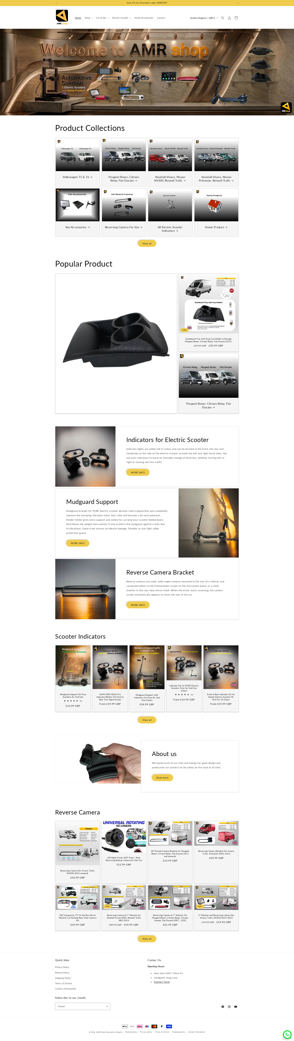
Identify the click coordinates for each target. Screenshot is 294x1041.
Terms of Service (63, 983)
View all (147, 243)
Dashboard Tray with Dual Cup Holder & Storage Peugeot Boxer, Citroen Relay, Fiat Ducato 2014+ (208, 340)
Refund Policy (62, 972)
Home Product (214, 227)
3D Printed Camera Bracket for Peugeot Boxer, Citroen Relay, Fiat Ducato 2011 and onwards (170, 854)
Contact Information (65, 988)
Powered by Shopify (114, 1032)
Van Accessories (76, 227)
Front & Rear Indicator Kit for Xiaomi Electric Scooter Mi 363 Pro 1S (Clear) (221, 697)
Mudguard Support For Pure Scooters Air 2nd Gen (73, 695)
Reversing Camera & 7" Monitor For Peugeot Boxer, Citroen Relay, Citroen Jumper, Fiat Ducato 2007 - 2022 (170, 918)
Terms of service (162, 1032)
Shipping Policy (63, 978)
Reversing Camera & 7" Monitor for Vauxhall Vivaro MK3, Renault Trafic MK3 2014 (124, 918)
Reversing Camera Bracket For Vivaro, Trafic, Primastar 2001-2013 (216, 852)
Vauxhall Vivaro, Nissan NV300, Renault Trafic (169, 178)
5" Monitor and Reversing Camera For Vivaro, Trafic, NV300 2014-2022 (216, 916)
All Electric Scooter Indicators (170, 228)
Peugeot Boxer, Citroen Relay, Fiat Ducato (124, 178)
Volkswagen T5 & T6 (76, 176)
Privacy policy (146, 1032)
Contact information (196, 1032)
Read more (162, 777)
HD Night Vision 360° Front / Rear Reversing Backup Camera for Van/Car (124, 858)
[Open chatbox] (287, 1034)
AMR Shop (100, 1032)
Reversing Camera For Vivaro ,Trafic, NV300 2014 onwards (77, 871)
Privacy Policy (62, 967)
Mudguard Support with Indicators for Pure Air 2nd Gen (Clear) (147, 697)
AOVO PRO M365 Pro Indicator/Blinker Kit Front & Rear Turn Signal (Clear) (110, 697)
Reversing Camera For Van (122, 227)
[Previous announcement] (56, 3)
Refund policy (131, 1032)
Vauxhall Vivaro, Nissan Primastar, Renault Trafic (215, 178)
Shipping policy (178, 1032)
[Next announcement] (237, 3)
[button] (88, 18)
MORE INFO (138, 472)
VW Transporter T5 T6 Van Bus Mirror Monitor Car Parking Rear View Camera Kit (77, 918)
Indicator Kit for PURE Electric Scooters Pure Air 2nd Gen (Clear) (184, 688)
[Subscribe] (106, 1006)
